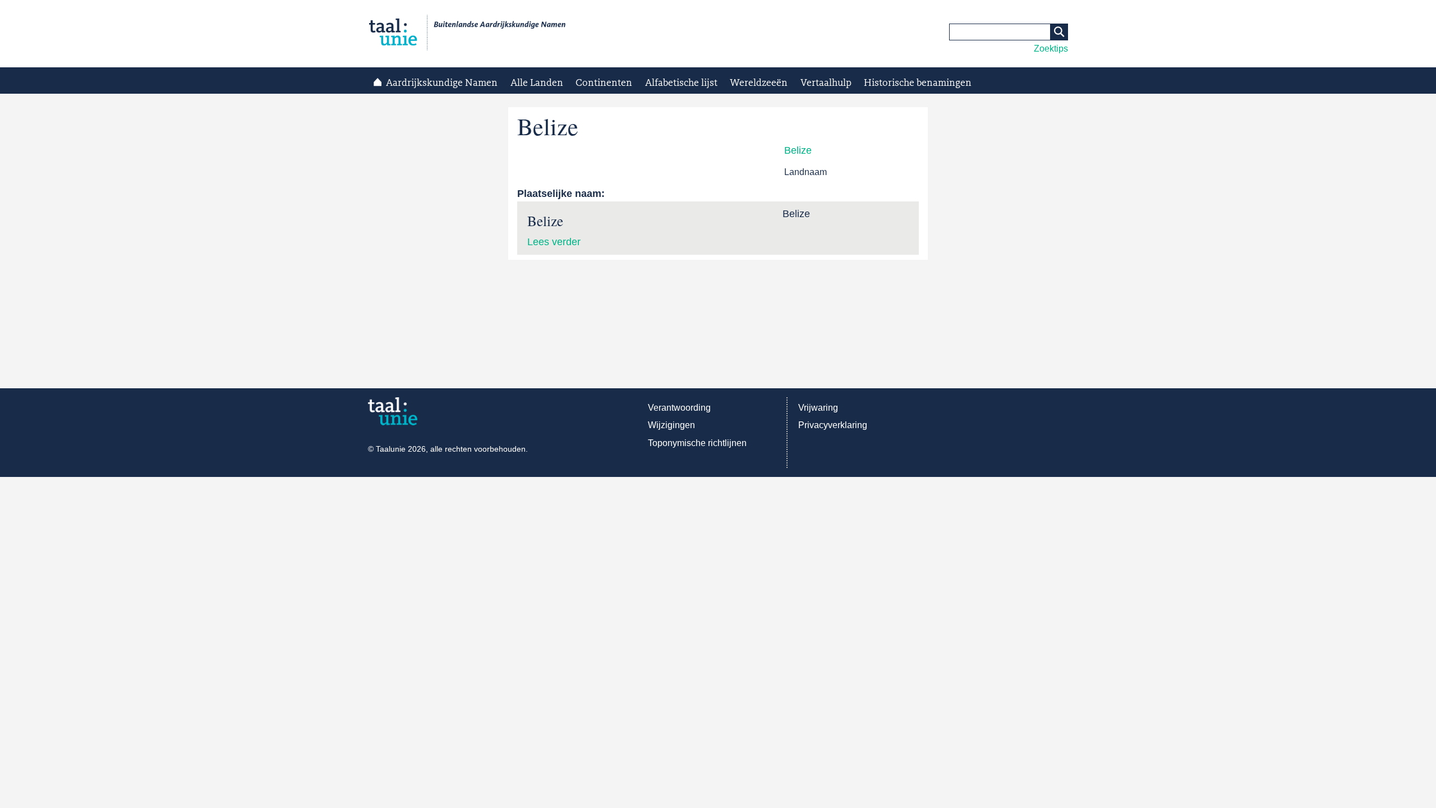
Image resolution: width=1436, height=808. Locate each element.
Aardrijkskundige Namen (442, 83)
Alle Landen (536, 83)
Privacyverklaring (832, 425)
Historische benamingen (918, 83)
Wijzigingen (671, 425)
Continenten (604, 83)
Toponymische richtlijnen (697, 443)
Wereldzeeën (759, 83)
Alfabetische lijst (681, 83)
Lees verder (554, 241)
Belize (798, 150)
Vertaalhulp (826, 83)
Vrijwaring (818, 407)
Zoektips (1051, 48)
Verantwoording (679, 407)
